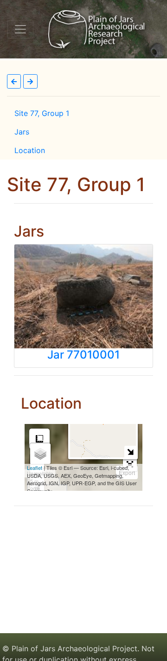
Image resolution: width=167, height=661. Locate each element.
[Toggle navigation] (20, 29)
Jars (21, 131)
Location (29, 150)
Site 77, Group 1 (41, 113)
